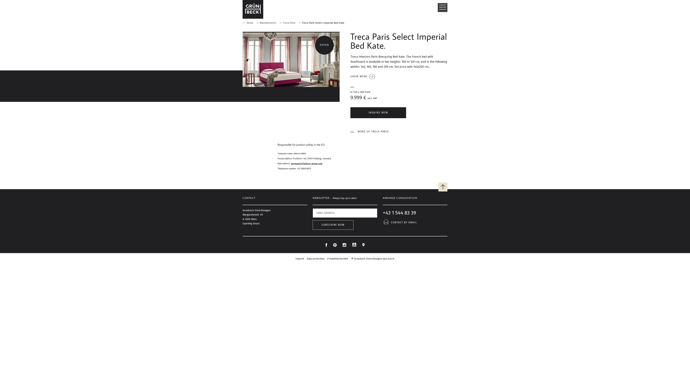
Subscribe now (333, 224)
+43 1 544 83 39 (399, 213)
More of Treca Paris (373, 131)
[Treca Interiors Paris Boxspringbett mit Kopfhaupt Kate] (291, 59)
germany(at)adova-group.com (306, 163)
